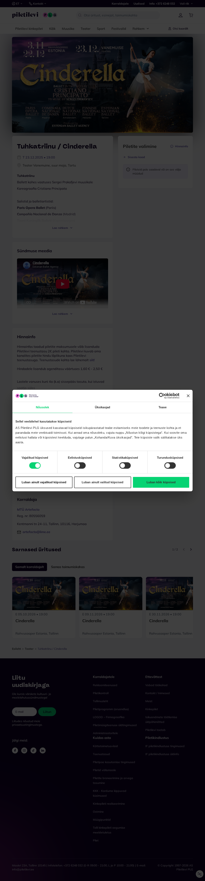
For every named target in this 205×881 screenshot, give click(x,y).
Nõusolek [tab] (42, 407)
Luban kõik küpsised (161, 482)
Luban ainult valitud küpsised (102, 482)
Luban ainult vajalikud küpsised (44, 482)
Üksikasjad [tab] (102, 407)
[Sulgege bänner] (188, 395)
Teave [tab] (163, 407)
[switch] (80, 465)
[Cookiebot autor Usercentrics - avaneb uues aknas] (161, 396)
